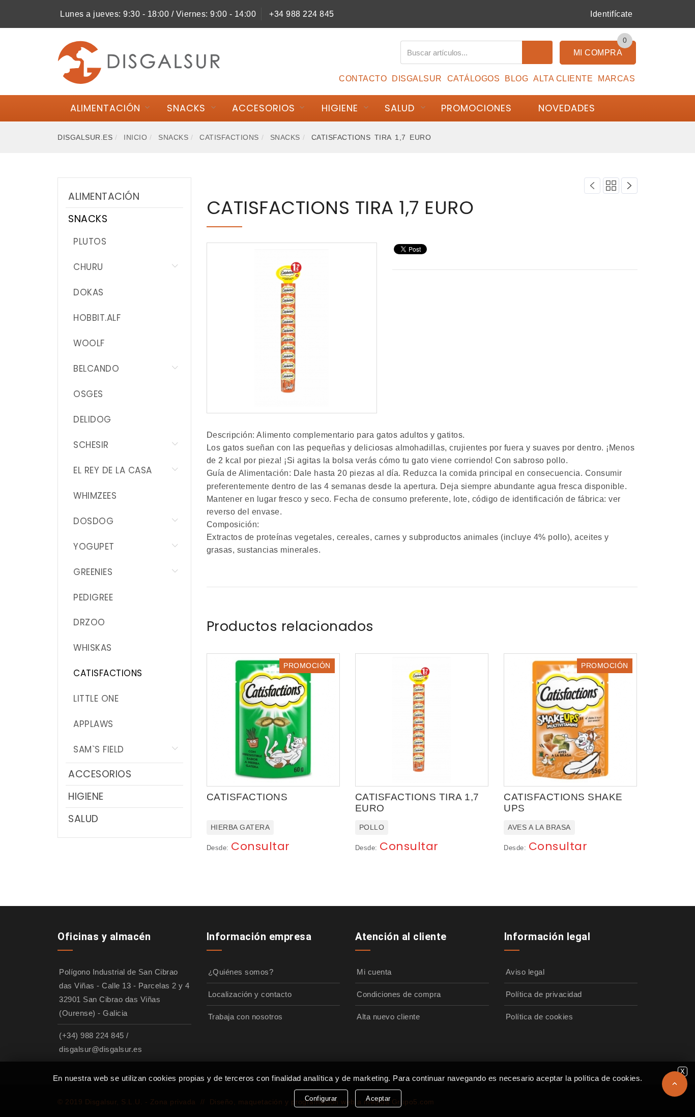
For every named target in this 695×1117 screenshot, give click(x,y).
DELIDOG (92, 419)
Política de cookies (539, 1016)
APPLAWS (93, 724)
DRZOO (89, 622)
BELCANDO (96, 369)
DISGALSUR (417, 78)
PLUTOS (89, 241)
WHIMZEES (95, 496)
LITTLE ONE (96, 698)
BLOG (516, 78)
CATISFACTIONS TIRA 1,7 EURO (340, 208)
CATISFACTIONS (229, 137)
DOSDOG (93, 521)
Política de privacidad (544, 994)
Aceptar (378, 1098)
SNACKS (186, 108)
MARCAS (616, 78)
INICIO (135, 137)
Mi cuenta (374, 972)
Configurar (321, 1098)
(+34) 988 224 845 (91, 1035)
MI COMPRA (598, 52)
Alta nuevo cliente (388, 1016)
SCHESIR (91, 445)
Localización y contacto (250, 994)
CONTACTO (363, 78)
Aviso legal (525, 972)
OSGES (88, 394)
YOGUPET (93, 546)
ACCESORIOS (263, 108)
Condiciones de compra (399, 994)
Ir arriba (674, 1084)
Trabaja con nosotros (245, 1016)
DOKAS (88, 292)
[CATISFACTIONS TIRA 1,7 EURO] (291, 327)
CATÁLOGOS (473, 78)
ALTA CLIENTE (563, 78)
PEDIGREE (93, 597)
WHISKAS (92, 648)
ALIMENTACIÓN (105, 108)
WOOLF (89, 343)
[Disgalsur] (138, 61)
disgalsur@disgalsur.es (100, 1049)
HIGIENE (340, 108)
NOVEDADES (566, 108)
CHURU (88, 267)
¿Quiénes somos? (241, 972)
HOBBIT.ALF (97, 318)
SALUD (400, 108)
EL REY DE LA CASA (112, 470)
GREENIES (92, 572)
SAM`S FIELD (98, 749)
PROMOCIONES (476, 108)
